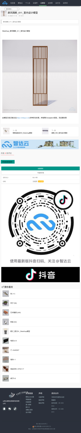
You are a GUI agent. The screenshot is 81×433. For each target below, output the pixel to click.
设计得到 (28, 412)
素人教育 (28, 404)
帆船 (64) (13, 322)
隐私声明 (41, 403)
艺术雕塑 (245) (15, 312)
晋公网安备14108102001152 (42, 426)
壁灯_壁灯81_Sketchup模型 (20, 331)
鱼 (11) (12, 293)
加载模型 (40, 168)
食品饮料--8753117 (17, 369)
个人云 (27, 3)
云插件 (35, 3)
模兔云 (20, 3)
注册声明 (41, 397)
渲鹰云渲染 (29, 410)
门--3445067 (14, 350)
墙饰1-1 (13, 359)
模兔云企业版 (30, 397)
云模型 (42, 3)
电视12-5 (13, 341)
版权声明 (41, 400)
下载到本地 (40, 173)
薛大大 (28, 407)
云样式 (65, 3)
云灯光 (57, 3)
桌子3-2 (13, 378)
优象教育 (28, 402)
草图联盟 (28, 399)
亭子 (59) (13, 303)
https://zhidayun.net (23, 118)
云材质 (50, 3)
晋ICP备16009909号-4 (41, 424)
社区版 (12, 3)
